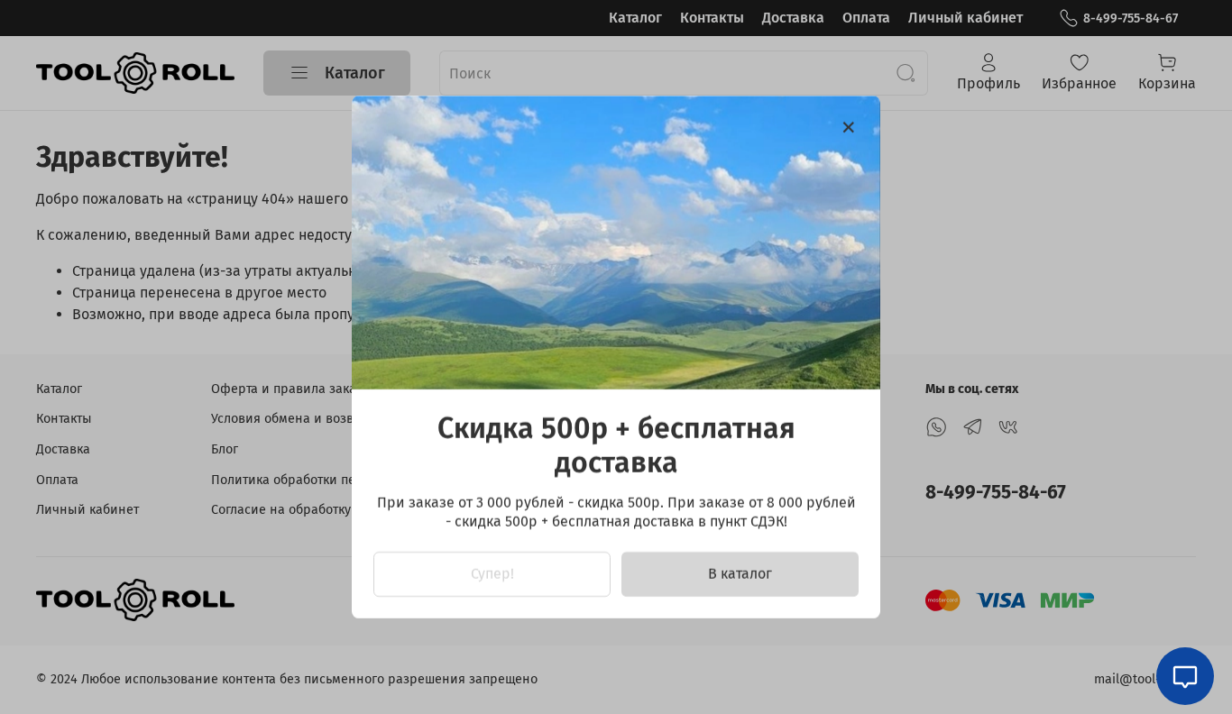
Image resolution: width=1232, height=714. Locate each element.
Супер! (492, 573)
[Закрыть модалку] (849, 128)
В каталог (740, 573)
